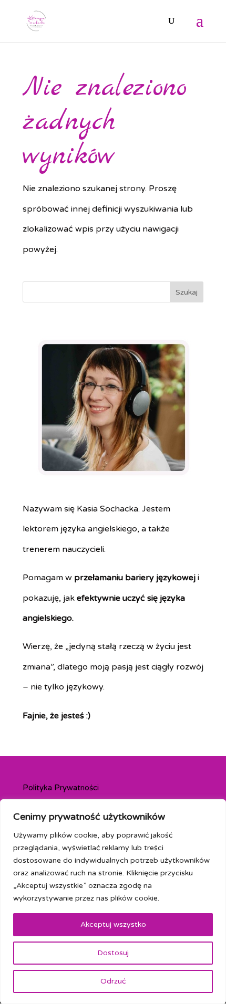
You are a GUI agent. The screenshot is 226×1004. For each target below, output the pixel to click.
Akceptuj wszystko (113, 924)
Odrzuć (113, 981)
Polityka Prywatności (61, 787)
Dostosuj (113, 952)
